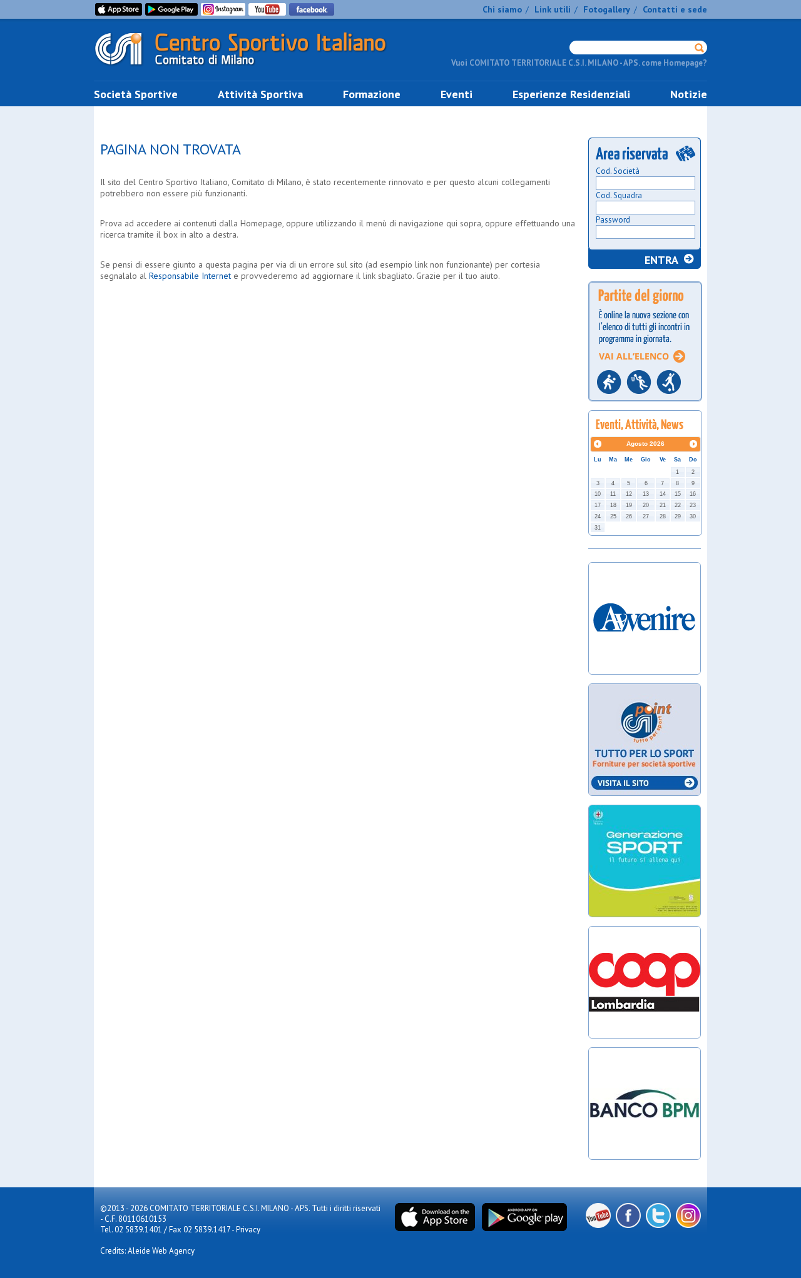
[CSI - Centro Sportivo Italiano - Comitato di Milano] (250, 68)
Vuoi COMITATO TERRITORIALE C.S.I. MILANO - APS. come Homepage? (579, 63)
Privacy (248, 1229)
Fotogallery (606, 9)
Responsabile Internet (190, 275)
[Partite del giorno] (645, 405)
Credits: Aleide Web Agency (147, 1250)
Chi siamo (502, 9)
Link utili (552, 9)
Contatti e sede (675, 9)
